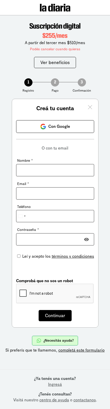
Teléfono (24, 207)
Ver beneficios (55, 62)
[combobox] (21, 216)
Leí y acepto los (57, 256)
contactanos (84, 400)
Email (23, 183)
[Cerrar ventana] (90, 108)
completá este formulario (81, 350)
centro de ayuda (54, 400)
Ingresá (55, 384)
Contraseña (28, 229)
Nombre (25, 160)
